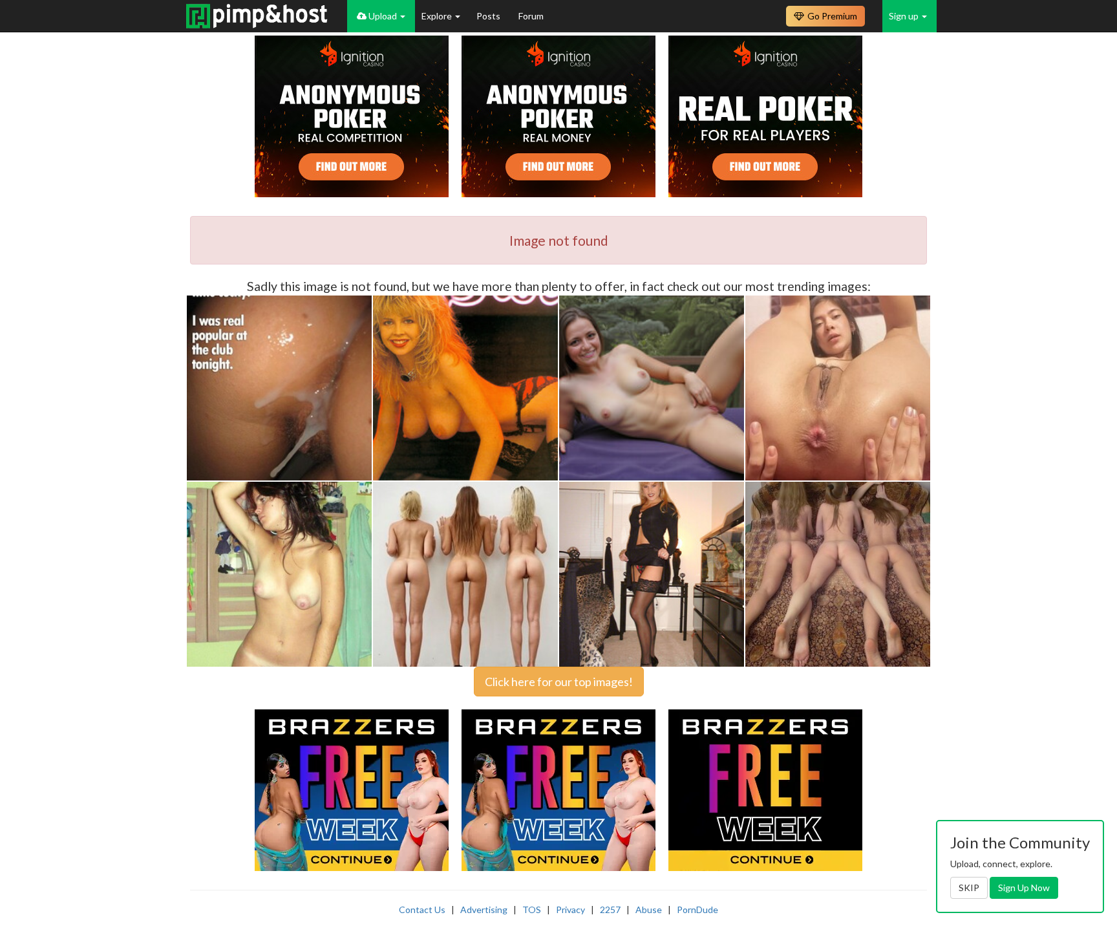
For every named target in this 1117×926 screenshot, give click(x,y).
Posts (489, 15)
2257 (610, 909)
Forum (531, 15)
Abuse (648, 909)
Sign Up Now (1024, 887)
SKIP (969, 887)
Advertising (483, 909)
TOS (531, 909)
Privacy (570, 909)
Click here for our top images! (559, 681)
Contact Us (422, 909)
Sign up (904, 15)
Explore (437, 15)
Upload (383, 15)
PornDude (697, 909)
